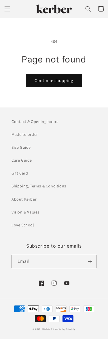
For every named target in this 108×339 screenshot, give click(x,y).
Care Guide (22, 160)
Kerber (46, 328)
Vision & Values (25, 212)
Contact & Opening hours (35, 121)
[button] (7, 9)
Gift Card (20, 173)
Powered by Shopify (63, 328)
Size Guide (21, 147)
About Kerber (24, 199)
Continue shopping (54, 80)
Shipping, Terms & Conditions (39, 186)
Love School (23, 225)
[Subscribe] (90, 261)
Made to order (25, 134)
